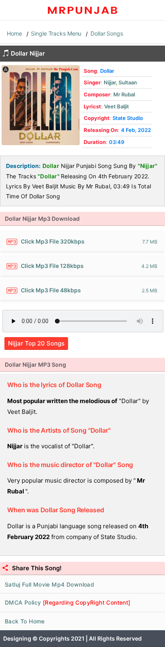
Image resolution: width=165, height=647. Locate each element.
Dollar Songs (107, 33)
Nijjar (110, 82)
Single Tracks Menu (56, 33)
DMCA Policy (68, 602)
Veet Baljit (116, 106)
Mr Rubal (124, 94)
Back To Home (25, 621)
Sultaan (128, 82)
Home (14, 33)
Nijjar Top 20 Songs (36, 343)
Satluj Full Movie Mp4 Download (49, 584)
